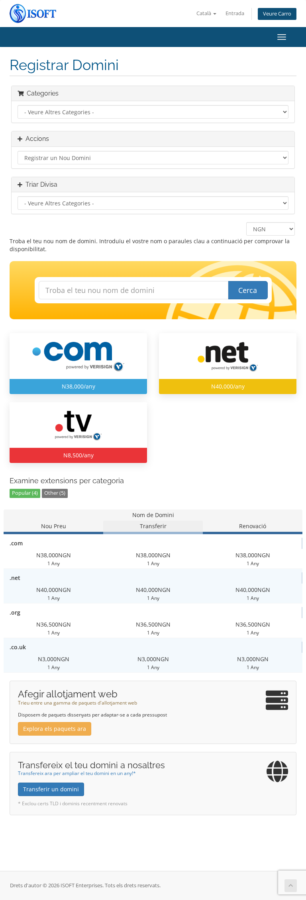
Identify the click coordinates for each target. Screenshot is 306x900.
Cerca (247, 290)
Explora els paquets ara (54, 728)
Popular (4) (25, 493)
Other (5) (54, 493)
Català (204, 13)
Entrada (235, 13)
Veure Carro (277, 13)
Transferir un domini (51, 789)
